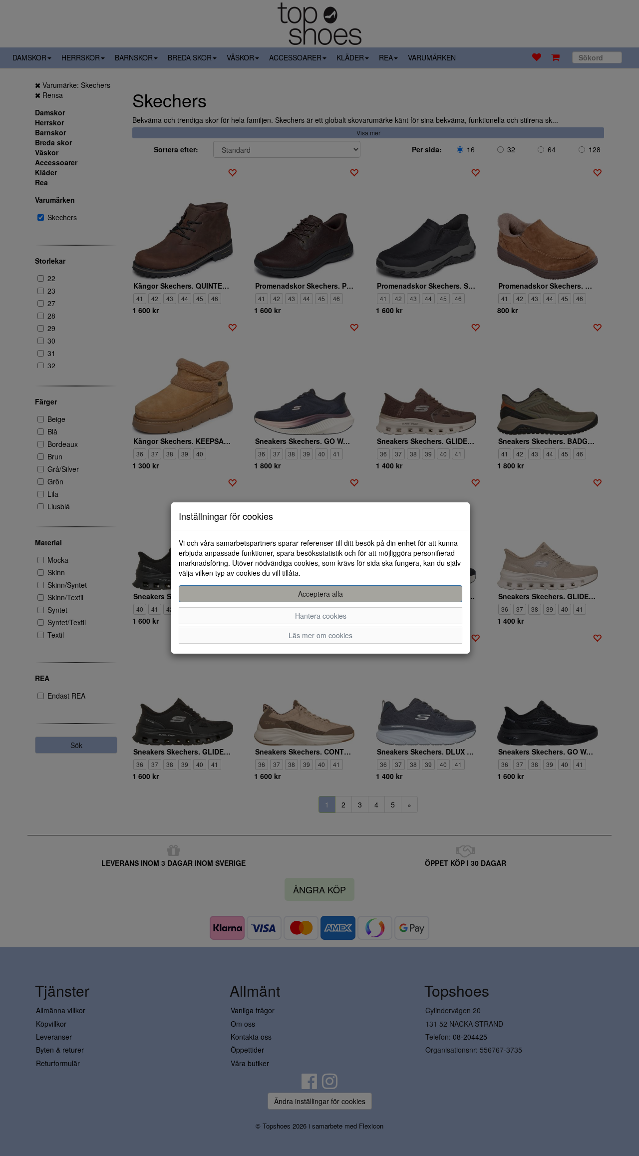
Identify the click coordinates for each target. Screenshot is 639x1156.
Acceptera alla (320, 594)
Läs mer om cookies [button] (320, 635)
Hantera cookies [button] (320, 616)
